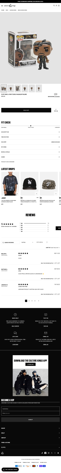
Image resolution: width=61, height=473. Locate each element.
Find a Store (5, 442)
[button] (59, 6)
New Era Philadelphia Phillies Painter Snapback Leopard (47, 201)
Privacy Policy (35, 462)
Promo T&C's (43, 462)
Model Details (5, 152)
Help (3, 433)
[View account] (56, 6)
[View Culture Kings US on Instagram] (48, 453)
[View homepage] (9, 5)
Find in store (5, 137)
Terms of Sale (26, 462)
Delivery (30, 142)
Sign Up (30, 419)
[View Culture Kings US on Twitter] (51, 453)
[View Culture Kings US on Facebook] (45, 453)
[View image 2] (11, 88)
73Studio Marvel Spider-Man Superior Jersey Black (8, 201)
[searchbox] (12, 242)
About (3, 438)
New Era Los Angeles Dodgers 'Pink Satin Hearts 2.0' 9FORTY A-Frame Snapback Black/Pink (28, 201)
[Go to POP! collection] (56, 94)
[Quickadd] (17, 194)
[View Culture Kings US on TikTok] (42, 453)
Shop (3, 428)
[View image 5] (32, 88)
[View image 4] (25, 88)
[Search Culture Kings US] (54, 6)
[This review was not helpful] (58, 263)
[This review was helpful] (55, 263)
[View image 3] (18, 88)
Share (3, 157)
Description (5, 132)
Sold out (26, 110)
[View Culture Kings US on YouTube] (55, 453)
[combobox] (53, 247)
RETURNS (3, 147)
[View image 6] (39, 88)
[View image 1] (4, 88)
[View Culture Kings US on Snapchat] (58, 453)
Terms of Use (17, 462)
